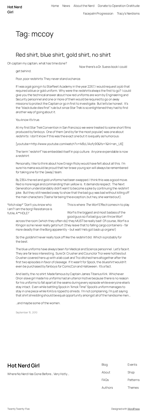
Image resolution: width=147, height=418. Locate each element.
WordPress (134, 408)
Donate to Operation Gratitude (119, 6)
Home (55, 6)
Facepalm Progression (98, 13)
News (66, 6)
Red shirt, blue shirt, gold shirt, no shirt (63, 55)
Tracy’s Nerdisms (128, 13)
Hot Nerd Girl (23, 365)
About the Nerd (84, 6)
